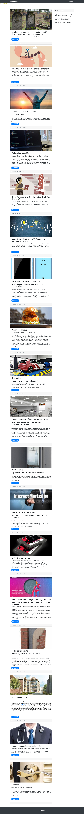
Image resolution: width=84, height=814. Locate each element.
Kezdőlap (71, 1)
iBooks (43, 479)
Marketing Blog (14, 1)
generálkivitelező (24, 704)
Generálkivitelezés (15, 701)
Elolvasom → (15, 39)
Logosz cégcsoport (4, 3)
